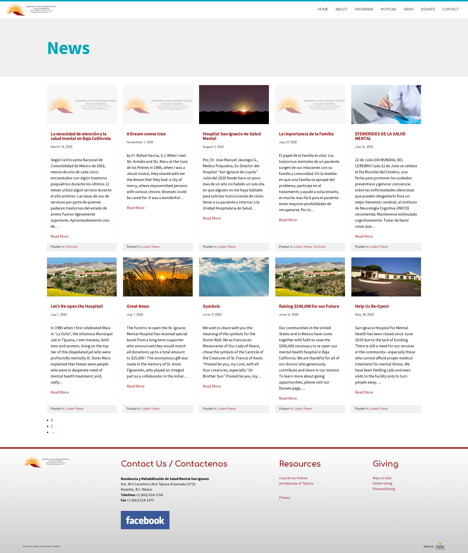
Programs (364, 9)
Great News (138, 306)
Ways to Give (382, 478)
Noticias (388, 9)
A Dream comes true (146, 134)
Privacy (284, 497)
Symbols (211, 306)
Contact (450, 9)
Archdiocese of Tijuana (296, 483)
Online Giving (382, 483)
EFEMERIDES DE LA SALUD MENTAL (380, 136)
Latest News (150, 247)
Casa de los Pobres (293, 478)
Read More (60, 236)
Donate (428, 9)
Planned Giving (384, 489)
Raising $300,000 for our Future (309, 306)
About (341, 9)
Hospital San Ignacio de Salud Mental (232, 136)
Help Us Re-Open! (372, 306)
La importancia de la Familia (306, 134)
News (409, 9)
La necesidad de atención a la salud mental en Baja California (81, 136)
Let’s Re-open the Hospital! (77, 306)
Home (323, 9)
